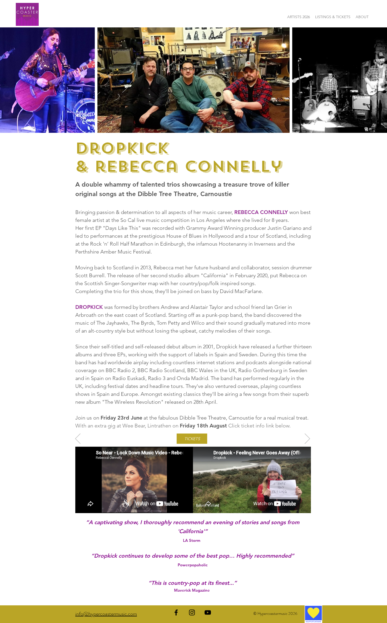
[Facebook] (176, 612)
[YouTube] (208, 612)
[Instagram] (192, 612)
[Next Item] (378, 80)
